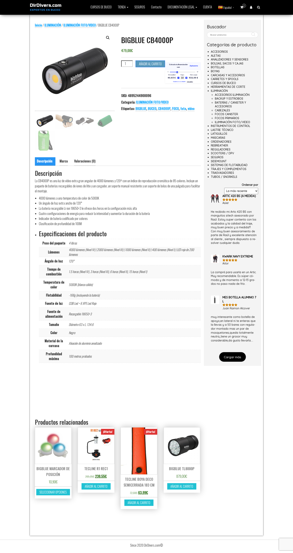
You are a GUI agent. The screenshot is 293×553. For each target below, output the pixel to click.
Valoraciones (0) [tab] (84, 161)
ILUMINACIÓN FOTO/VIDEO (79, 25)
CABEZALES (222, 110)
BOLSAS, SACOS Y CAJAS (227, 63)
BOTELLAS (217, 67)
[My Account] (251, 7)
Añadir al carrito (150, 63)
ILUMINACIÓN (52, 25)
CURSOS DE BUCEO (101, 7)
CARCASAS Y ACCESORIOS (228, 75)
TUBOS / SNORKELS (224, 177)
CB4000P (164, 108)
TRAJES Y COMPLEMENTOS (228, 169)
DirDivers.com (45, 5)
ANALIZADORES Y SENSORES (229, 59)
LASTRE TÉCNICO (222, 130)
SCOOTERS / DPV (222, 153)
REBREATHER (219, 145)
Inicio (38, 25)
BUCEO (152, 108)
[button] (107, 37)
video (191, 108)
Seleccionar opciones (53, 492)
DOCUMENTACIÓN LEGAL (181, 7)
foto (183, 108)
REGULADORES (220, 149)
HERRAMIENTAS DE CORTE (228, 87)
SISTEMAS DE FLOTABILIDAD (229, 165)
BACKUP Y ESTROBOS (229, 98)
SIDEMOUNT (219, 161)
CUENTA (207, 7)
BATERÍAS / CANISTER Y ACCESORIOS (230, 104)
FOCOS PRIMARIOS (227, 118)
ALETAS (216, 55)
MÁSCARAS (218, 137)
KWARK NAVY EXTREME (237, 256)
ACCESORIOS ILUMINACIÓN (232, 95)
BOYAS (215, 71)
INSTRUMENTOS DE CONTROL (230, 126)
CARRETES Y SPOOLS (224, 79)
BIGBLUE (141, 108)
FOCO (175, 108)
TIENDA (122, 7)
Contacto (156, 7)
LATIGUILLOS (219, 134)
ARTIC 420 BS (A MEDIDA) (239, 196)
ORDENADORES (221, 141)
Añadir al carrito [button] (96, 486)
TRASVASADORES (222, 173)
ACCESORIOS (219, 51)
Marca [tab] (64, 161)
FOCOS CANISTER (226, 114)
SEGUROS (139, 7)
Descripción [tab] (44, 161)
